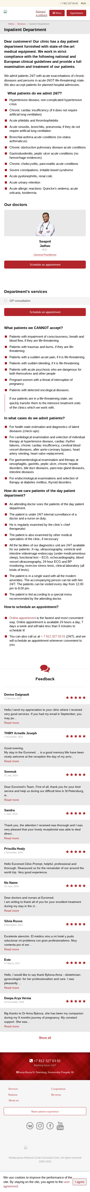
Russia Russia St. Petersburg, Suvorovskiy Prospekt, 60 (46, 1072)
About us (13, 1100)
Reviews (56, 1094)
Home (11, 24)
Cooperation (58, 1088)
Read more (11, 722)
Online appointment (22, 618)
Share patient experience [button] (45, 1111)
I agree (79, 1182)
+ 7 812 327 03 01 (69, 3)
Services (21, 24)
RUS (83, 3)
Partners (12, 1094)
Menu (58, 13)
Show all (45, 1037)
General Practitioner (45, 254)
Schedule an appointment (45, 264)
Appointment (76, 13)
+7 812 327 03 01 (47, 1061)
